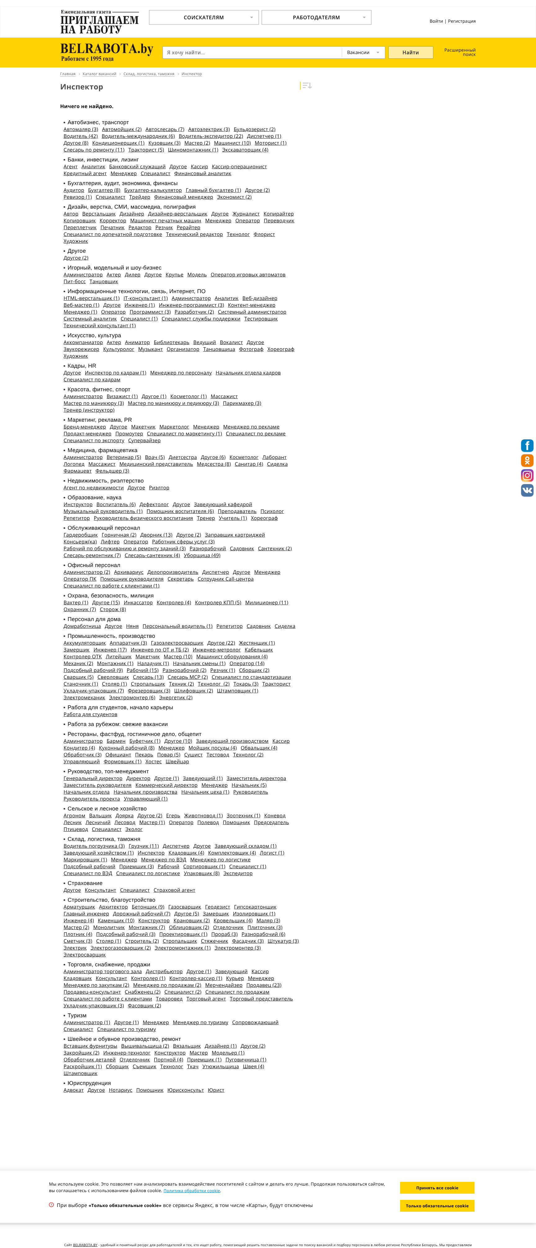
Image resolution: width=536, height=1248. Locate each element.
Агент (71, 166)
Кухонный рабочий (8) (126, 747)
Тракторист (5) (146, 149)
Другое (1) (154, 396)
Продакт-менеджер (87, 433)
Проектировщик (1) (183, 934)
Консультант (100, 890)
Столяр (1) (114, 683)
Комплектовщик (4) (232, 852)
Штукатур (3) (283, 940)
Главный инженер (86, 913)
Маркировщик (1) (85, 859)
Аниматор (137, 342)
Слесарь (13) (148, 677)
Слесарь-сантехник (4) (152, 555)
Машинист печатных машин (165, 220)
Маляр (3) (268, 920)
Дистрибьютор (164, 971)
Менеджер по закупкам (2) (96, 985)
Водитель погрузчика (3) (94, 845)
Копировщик (80, 220)
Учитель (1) (233, 518)
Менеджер (124, 173)
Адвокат (74, 1090)
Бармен (116, 740)
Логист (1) (272, 852)
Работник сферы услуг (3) (183, 541)
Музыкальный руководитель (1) (103, 511)
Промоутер (129, 433)
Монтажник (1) (115, 663)
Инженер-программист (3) (191, 305)
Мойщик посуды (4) (213, 747)
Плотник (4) (78, 934)
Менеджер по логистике (220, 859)
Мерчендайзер (224, 985)
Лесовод (125, 822)
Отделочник (228, 927)
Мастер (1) (152, 822)
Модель (197, 274)
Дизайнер (132, 213)
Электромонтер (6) (132, 697)
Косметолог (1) (188, 396)
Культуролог (118, 349)
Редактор (139, 227)
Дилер (133, 274)
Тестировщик (261, 318)
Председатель (271, 822)
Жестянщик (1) (257, 642)
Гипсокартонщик (255, 906)
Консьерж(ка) (80, 541)
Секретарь (181, 578)
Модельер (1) (228, 1052)
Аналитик (93, 166)
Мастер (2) (197, 142)
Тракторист (276, 683)
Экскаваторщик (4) (245, 149)
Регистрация (462, 21)
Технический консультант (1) (100, 325)
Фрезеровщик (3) (149, 690)
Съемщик (145, 1066)
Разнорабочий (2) (184, 670)
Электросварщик (85, 954)
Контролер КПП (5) (218, 602)
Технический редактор (194, 234)
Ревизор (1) (78, 196)
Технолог (238, 234)
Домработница (82, 626)
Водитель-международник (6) (138, 136)
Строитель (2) (142, 940)
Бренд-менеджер (85, 426)
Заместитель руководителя (98, 785)
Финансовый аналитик (202, 173)
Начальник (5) (249, 785)
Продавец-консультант (92, 991)
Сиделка (277, 464)
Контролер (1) (148, 978)
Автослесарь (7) (164, 129)
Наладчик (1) (153, 663)
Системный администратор (252, 311)
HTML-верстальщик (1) (92, 298)
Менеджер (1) (80, 311)
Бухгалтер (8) (104, 190)
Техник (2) (181, 683)
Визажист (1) (122, 396)
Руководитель (250, 791)
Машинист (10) (232, 142)
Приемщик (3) (136, 866)
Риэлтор (159, 487)
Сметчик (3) (78, 940)
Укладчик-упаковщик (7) (94, 690)
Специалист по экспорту (94, 440)
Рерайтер (188, 227)
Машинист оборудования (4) (232, 656)
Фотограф (251, 349)
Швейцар (177, 761)
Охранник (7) (80, 609)
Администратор (83, 274)
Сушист (193, 754)
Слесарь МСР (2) (188, 677)
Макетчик (143, 426)
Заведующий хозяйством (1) (99, 852)
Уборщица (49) (202, 555)
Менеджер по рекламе (251, 426)
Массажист (224, 396)
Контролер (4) (174, 602)
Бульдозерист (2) (255, 129)
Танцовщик (104, 281)
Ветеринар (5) (124, 457)
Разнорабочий (208, 548)
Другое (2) (257, 190)
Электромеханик (84, 697)
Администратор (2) (87, 572)
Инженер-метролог (217, 649)
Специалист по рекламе (256, 433)
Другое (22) (221, 642)
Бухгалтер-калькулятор (153, 190)
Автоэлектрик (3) (209, 129)
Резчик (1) (222, 670)
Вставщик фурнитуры (90, 1045)
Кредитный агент (85, 173)
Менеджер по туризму (200, 1022)
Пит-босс (75, 281)
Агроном (74, 815)
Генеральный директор (93, 778)
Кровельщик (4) (233, 920)
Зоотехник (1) (244, 815)
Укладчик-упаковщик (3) (94, 1005)
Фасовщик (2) (144, 1005)
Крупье (175, 274)
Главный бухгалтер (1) (213, 190)
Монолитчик (109, 927)
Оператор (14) (247, 663)
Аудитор (74, 190)
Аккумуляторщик (85, 642)
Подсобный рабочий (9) (93, 670)
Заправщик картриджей (235, 534)
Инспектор (151, 852)
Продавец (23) (263, 985)
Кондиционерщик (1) (118, 142)
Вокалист (231, 342)
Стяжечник (214, 940)
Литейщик (119, 656)
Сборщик (117, 1066)
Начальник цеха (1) (205, 791)
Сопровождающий (255, 1022)
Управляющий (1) (146, 798)
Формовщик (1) (122, 761)
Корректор (113, 220)
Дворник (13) (156, 534)
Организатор (183, 349)
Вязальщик (187, 1045)
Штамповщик (80, 1073)
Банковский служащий (137, 166)
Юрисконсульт (186, 1090)
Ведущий (204, 342)
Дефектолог (154, 504)
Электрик (75, 947)
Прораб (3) (224, 934)
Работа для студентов (90, 714)
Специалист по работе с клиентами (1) (111, 585)
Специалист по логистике (148, 873)
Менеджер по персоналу (181, 372)
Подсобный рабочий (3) (125, 934)
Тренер (206, 518)
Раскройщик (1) (83, 1066)
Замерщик (77, 649)
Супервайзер (144, 440)
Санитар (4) (249, 464)
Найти (411, 52)
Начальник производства (145, 791)
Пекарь (144, 754)
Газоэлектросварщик (177, 642)
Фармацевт (78, 470)
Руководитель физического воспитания (143, 518)
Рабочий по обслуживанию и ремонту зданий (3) (125, 548)
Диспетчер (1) (264, 136)
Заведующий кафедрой (223, 504)
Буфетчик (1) (144, 740)
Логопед (74, 464)
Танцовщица (219, 349)
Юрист (216, 1090)
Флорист (264, 234)
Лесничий (98, 822)
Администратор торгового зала (103, 971)
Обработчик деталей (90, 1059)
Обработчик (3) (82, 754)
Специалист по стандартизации (251, 677)
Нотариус (120, 1090)
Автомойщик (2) (122, 129)
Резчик (164, 227)
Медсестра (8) (214, 464)
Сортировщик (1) (204, 866)
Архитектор (113, 906)
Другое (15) (106, 602)
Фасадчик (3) (248, 940)
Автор (71, 213)
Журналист (246, 213)
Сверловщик (113, 677)
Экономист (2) (234, 196)
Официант (118, 754)
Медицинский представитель (156, 464)
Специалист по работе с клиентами (108, 998)
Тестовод (218, 754)
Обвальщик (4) (259, 747)
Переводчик (279, 220)
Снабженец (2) (142, 991)
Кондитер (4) (79, 747)
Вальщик (100, 815)
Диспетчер (215, 572)
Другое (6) (213, 457)
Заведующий (231, 971)
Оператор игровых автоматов (248, 274)
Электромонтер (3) (238, 947)
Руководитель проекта (92, 798)
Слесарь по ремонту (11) (94, 149)
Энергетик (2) (175, 697)
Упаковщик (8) (202, 873)
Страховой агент (174, 890)
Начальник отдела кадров (248, 372)
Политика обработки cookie (191, 1190)
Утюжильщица (221, 1066)
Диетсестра (183, 457)
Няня (132, 626)
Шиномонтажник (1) (193, 149)
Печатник (112, 227)
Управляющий (82, 761)
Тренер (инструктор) (89, 409)
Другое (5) (186, 913)
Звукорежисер (81, 349)
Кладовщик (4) (186, 852)
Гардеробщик (81, 534)
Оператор (247, 220)
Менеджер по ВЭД (163, 859)
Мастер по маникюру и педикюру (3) (173, 403)
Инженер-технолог (126, 1052)
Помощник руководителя (131, 578)
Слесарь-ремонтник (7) (92, 555)
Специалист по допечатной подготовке (113, 234)
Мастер (199, 1052)
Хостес (153, 761)
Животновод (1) (203, 815)
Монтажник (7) (147, 927)
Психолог (272, 511)
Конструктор (154, 920)
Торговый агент (206, 998)
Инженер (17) (110, 649)
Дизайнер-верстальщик (177, 213)
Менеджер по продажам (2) (167, 985)
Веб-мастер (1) (82, 305)
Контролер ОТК (83, 656)
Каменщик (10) (116, 920)
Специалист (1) (139, 318)
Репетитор (77, 518)
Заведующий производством (232, 740)
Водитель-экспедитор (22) (211, 136)
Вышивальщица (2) (145, 1045)
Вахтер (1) (76, 602)
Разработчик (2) (194, 311)
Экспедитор (237, 873)
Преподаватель (237, 511)
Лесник (73, 822)
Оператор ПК (80, 578)
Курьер (235, 978)
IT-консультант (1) (145, 298)
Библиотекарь (172, 342)
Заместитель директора (256, 778)
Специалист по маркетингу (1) (184, 433)
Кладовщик (78, 978)
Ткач (193, 1066)
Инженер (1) (140, 305)
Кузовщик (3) (164, 142)
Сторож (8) (113, 609)
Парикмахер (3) (242, 403)
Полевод (208, 822)
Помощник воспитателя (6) (180, 511)
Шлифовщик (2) (193, 690)
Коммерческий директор (167, 785)
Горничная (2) (119, 534)
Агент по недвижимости (94, 487)
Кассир (199, 166)
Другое (178, 166)
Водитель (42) (81, 136)
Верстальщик (99, 213)
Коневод (275, 815)
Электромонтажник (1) (183, 947)
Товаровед (169, 998)
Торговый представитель (261, 998)
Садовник (242, 548)
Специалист (156, 173)
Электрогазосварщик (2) (121, 947)
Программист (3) (150, 311)
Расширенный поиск (460, 52)
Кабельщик (259, 649)
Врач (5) (155, 457)
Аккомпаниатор (83, 342)
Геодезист (217, 906)
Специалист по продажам (237, 991)
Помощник (236, 822)
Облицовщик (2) (189, 927)
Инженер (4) (79, 920)
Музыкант (150, 349)
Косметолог (244, 457)
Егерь (173, 815)
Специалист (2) (183, 991)
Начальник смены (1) (199, 663)
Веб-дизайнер (260, 298)
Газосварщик (184, 906)
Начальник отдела (87, 791)
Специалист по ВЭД (88, 873)
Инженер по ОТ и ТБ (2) (160, 649)
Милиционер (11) (266, 602)
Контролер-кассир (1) (195, 978)
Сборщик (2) (254, 670)
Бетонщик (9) (148, 906)
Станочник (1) (81, 683)
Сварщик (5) (79, 677)
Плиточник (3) (265, 927)
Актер (114, 274)
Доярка (125, 815)
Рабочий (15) (143, 670)
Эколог (133, 829)
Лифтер (110, 541)
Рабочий (168, 866)
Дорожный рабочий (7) (141, 913)
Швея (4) (253, 1066)
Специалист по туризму (126, 1029)
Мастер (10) (178, 656)
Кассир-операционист (239, 166)
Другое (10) (178, 740)
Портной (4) (168, 1059)
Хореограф (280, 349)
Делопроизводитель (172, 572)
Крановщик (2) (192, 920)
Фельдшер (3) (112, 470)
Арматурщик (79, 906)
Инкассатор (138, 602)
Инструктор (78, 504)
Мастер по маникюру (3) (94, 403)
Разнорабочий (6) (263, 934)
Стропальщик (148, 683)
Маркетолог (174, 426)
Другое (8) (76, 142)
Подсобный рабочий (89, 866)
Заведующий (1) (203, 778)
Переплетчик (80, 227)
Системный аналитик (90, 318)
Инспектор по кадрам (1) (115, 372)
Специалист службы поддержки (201, 318)
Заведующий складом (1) (246, 845)
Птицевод (76, 829)
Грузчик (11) (144, 845)
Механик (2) (78, 663)
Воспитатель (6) (116, 504)
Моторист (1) (271, 142)
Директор (138, 778)
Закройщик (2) (82, 1052)
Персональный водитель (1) (178, 626)
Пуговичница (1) (246, 1059)
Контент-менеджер (251, 305)
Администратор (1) (87, 1022)
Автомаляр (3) (81, 129)
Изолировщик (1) (254, 913)
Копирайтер (279, 213)
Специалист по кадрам (92, 379)
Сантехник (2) (275, 548)
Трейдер (139, 196)
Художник (76, 241)
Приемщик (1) (204, 1059)
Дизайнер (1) (221, 1045)
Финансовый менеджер (183, 196)
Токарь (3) (246, 683)
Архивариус (129, 572)
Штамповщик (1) (237, 690)
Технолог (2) (214, 683)
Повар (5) (169, 754)
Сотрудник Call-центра (226, 578)
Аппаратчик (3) (128, 642)
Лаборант (274, 457)
